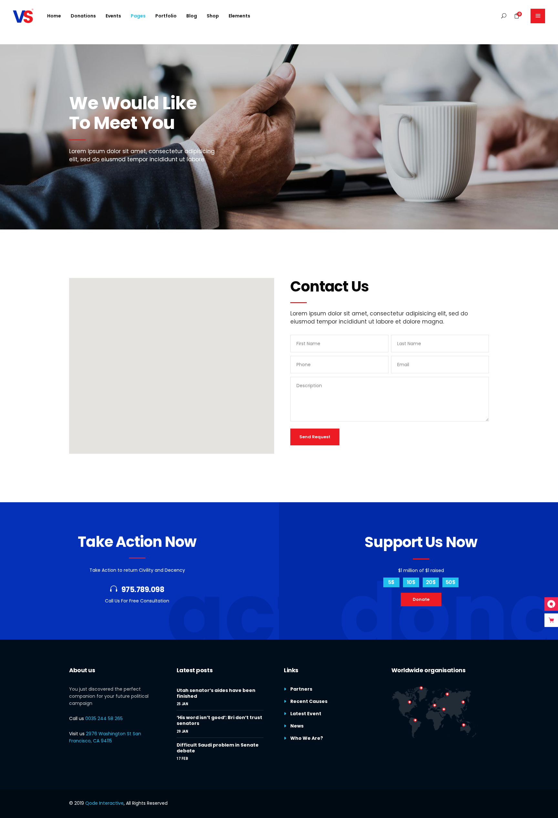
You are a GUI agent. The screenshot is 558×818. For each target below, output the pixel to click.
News (297, 726)
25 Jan (182, 704)
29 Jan (182, 731)
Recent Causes (308, 701)
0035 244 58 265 (104, 718)
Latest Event (305, 713)
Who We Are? (306, 738)
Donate (421, 599)
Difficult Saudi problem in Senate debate (218, 748)
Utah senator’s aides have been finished (216, 693)
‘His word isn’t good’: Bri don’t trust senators (219, 720)
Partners (301, 689)
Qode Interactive (104, 803)
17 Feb (182, 758)
